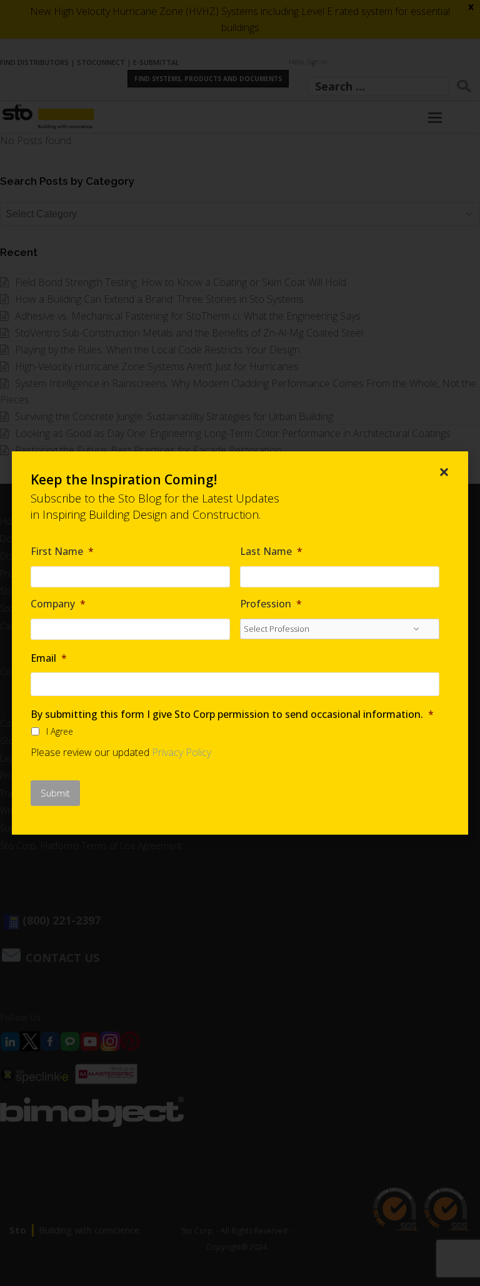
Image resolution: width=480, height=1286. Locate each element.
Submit (55, 793)
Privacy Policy (181, 752)
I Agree (59, 731)
